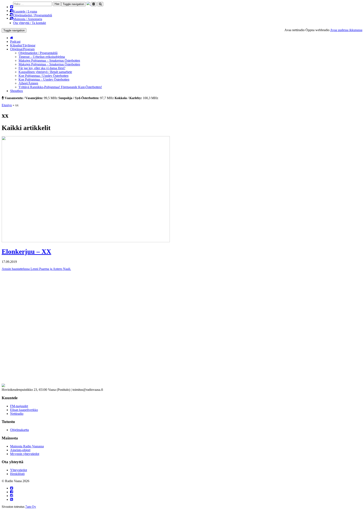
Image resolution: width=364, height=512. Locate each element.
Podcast (15, 41)
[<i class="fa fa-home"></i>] (11, 38)
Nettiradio (16, 413)
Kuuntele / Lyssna (25, 11)
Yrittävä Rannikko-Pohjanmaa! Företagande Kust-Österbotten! (60, 87)
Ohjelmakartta (19, 430)
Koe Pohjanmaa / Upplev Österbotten (43, 75)
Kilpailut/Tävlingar (22, 45)
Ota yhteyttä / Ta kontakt (29, 23)
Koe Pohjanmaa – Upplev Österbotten (44, 79)
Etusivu (7, 105)
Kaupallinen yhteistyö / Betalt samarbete (45, 72)
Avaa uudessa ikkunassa (346, 30)
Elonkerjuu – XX (26, 251)
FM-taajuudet (19, 406)
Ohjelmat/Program (22, 49)
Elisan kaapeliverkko (24, 410)
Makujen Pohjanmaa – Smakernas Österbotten (49, 60)
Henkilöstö (17, 474)
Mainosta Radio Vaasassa (27, 446)
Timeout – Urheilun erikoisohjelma (42, 57)
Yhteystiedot (18, 470)
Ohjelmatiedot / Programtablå (32, 15)
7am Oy (30, 506)
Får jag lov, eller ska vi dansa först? (42, 68)
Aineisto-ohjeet (20, 450)
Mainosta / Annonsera (27, 19)
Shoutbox (16, 91)
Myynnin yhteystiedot (24, 454)
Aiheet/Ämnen (28, 83)
